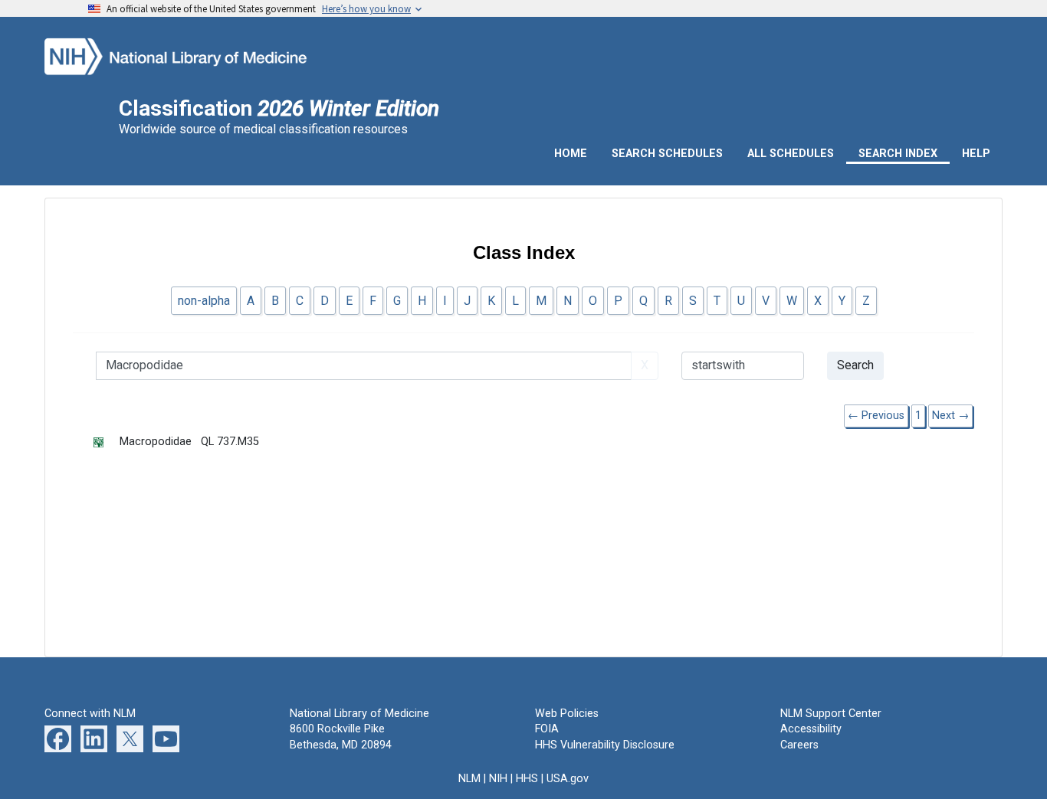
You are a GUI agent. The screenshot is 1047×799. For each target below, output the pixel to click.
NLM (469, 778)
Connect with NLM (90, 713)
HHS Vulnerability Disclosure (604, 745)
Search (855, 365)
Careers (799, 745)
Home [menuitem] (570, 153)
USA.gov (567, 778)
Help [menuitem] (976, 153)
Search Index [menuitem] (897, 153)
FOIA (547, 728)
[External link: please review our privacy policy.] (57, 738)
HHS (527, 778)
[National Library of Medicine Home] (196, 54)
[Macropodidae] (107, 441)
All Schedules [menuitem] (790, 153)
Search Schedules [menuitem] (667, 153)
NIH (498, 778)
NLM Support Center (830, 713)
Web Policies (567, 713)
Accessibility (811, 728)
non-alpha (204, 300)
